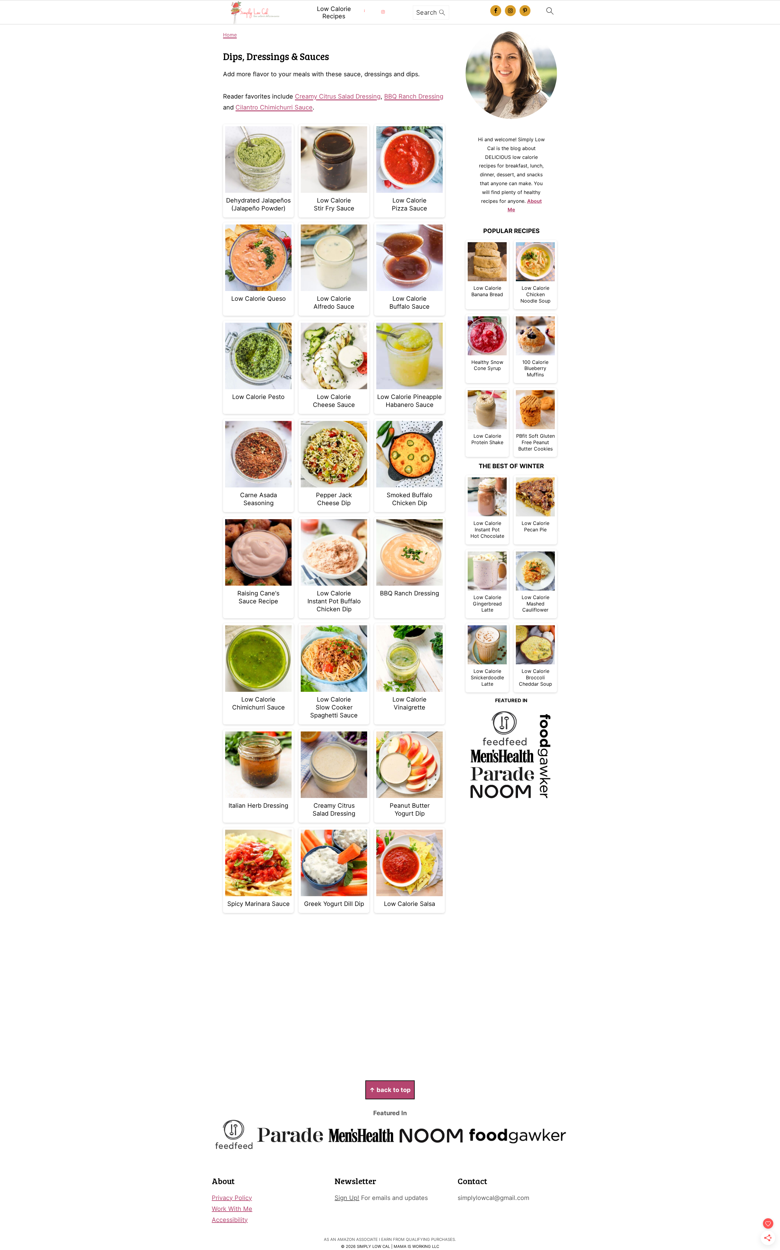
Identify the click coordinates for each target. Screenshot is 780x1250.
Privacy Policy (232, 1198)
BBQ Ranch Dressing (413, 96)
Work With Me (232, 1208)
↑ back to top (390, 1090)
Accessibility (230, 1219)
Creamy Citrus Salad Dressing (338, 96)
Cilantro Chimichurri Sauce (274, 107)
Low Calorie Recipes (334, 12)
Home (230, 35)
